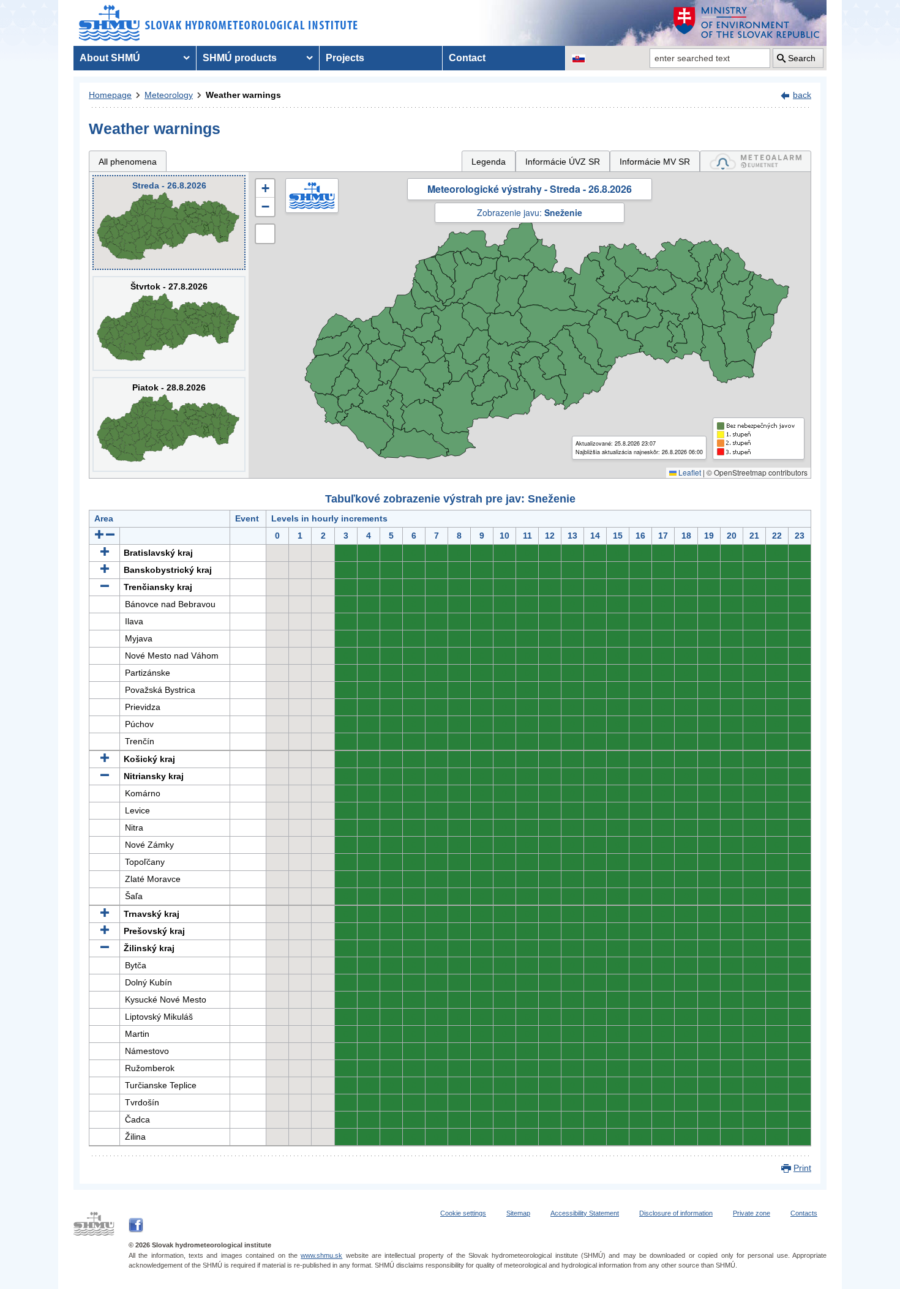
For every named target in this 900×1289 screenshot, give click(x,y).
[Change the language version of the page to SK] (578, 58)
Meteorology (168, 95)
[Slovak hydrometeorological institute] (218, 23)
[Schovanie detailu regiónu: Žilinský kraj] (104, 948)
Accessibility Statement (584, 1213)
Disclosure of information (676, 1213)
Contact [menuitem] (467, 58)
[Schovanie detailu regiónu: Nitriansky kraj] (104, 776)
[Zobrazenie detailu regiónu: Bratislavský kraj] (104, 553)
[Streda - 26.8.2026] (169, 222)
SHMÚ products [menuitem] (240, 58)
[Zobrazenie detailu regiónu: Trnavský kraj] (104, 914)
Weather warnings (243, 95)
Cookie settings (463, 1213)
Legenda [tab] (488, 161)
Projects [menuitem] (345, 58)
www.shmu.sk (321, 1255)
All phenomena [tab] (128, 161)
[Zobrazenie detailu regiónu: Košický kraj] (104, 759)
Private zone (751, 1213)
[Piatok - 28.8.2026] (169, 424)
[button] (265, 188)
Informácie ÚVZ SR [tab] (562, 161)
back (802, 95)
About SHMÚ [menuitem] (110, 58)
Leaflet (689, 472)
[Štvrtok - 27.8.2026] (169, 323)
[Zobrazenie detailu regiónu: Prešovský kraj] (104, 931)
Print (802, 1168)
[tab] (755, 161)
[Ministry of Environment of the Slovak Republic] (746, 23)
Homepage (110, 95)
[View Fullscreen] (265, 234)
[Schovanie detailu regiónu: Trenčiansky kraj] (104, 587)
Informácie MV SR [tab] (655, 161)
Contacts (803, 1213)
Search (802, 58)
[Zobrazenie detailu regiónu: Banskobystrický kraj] (104, 570)
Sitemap (518, 1213)
